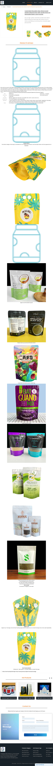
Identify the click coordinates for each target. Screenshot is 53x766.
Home (23, 2)
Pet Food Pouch (25, 750)
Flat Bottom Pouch (26, 754)
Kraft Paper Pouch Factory (16, 671)
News (35, 2)
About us (48, 2)
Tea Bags (34, 671)
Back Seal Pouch (25, 752)
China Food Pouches (6, 671)
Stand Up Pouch (25, 756)
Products (29, 2)
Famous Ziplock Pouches (27, 671)
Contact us (41, 2)
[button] (49, 678)
